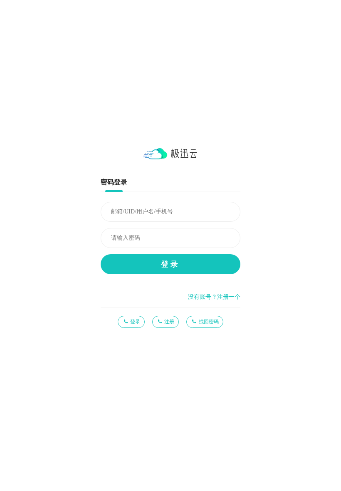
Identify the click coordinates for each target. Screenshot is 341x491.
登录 (170, 264)
